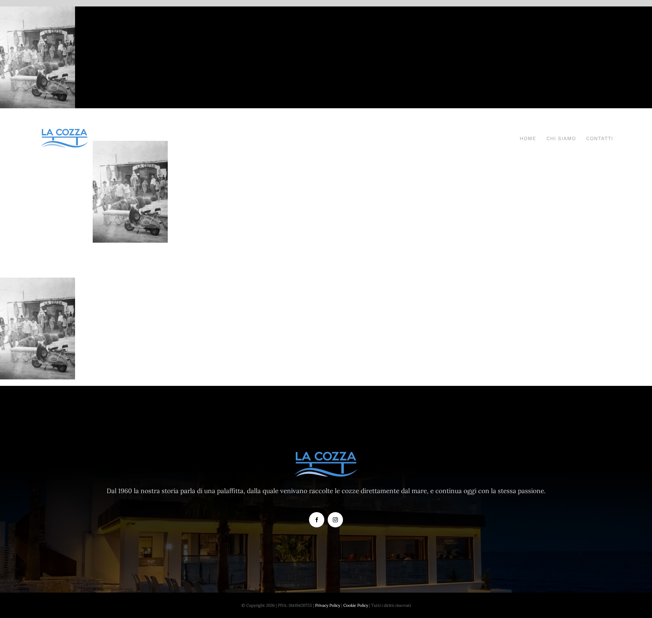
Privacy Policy (327, 605)
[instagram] (335, 519)
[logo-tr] (64, 131)
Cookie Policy (355, 605)
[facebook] (316, 519)
